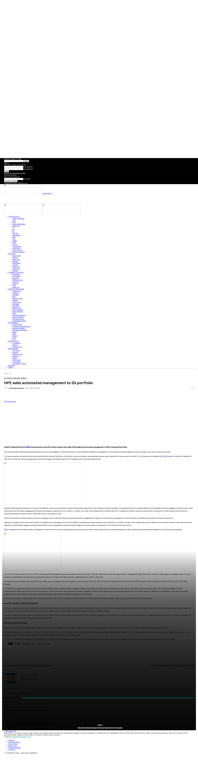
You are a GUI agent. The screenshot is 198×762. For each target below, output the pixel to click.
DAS (14, 297)
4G (13, 230)
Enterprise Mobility (18, 328)
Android (15, 265)
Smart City (15, 282)
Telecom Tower (17, 298)
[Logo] (23, 213)
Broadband (16, 274)
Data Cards (16, 259)
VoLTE (14, 244)
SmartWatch (16, 263)
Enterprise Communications (21, 326)
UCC (14, 339)
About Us (11, 740)
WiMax (14, 241)
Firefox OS (16, 267)
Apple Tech (16, 269)
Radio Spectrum (17, 311)
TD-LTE (15, 233)
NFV (14, 220)
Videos (10, 367)
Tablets (14, 257)
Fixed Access (16, 302)
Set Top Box (16, 276)
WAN (14, 337)
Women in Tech (17, 354)
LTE (13, 239)
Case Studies (16, 362)
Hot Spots (15, 304)
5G (13, 231)
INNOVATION (13, 341)
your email (26, 179)
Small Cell (15, 287)
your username (28, 167)
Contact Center (17, 324)
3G (13, 228)
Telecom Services (18, 319)
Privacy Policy (13, 744)
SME (14, 334)
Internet (14, 345)
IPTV (14, 285)
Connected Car (17, 347)
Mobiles (15, 261)
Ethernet (15, 300)
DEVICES (11, 254)
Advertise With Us (14, 742)
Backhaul (15, 293)
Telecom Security (18, 317)
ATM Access (16, 291)
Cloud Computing (18, 218)
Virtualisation (16, 246)
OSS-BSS (15, 306)
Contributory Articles (19, 364)
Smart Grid (16, 226)
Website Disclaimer (14, 748)
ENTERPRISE (13, 323)
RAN (14, 313)
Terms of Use (12, 746)
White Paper (16, 360)
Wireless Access (17, 280)
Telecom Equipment (18, 315)
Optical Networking (18, 224)
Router (14, 332)
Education (11, 365)
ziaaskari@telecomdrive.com (21, 737)
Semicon (15, 283)
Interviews (15, 356)
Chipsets (15, 270)
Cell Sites (15, 295)
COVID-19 (16, 350)
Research (15, 352)
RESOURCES (13, 349)
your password (28, 169)
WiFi (14, 237)
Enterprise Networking (19, 330)
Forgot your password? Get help (14, 173)
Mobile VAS (16, 308)
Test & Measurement (19, 321)
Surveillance (16, 235)
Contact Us (12, 749)
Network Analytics (18, 252)
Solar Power (16, 248)
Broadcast (15, 278)
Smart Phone (16, 256)
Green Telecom (17, 250)
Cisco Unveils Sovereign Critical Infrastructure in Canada (100, 728)
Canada (100, 725)
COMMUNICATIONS (16, 272)
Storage (14, 336)
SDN (14, 222)
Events (14, 358)
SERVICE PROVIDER (16, 289)
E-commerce (16, 343)
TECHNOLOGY (14, 217)
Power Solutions (17, 310)
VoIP (14, 243)
